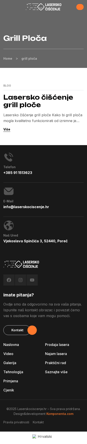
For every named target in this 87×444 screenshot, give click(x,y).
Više (6, 129)
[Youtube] (32, 280)
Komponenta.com (59, 414)
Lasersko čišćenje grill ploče (38, 101)
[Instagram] (20, 280)
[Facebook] (8, 280)
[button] (80, 7)
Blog (7, 85)
